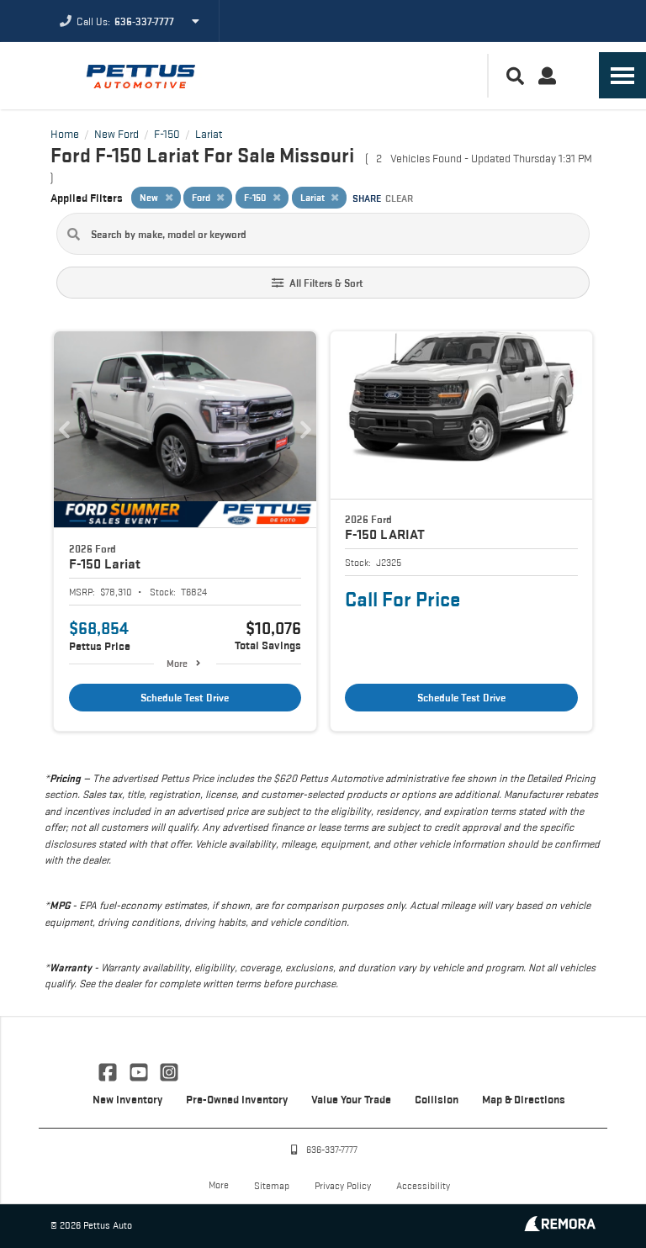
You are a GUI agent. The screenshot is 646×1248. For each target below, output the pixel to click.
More (177, 663)
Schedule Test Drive (184, 697)
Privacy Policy (343, 1185)
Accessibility (423, 1185)
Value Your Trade (351, 1099)
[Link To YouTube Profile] (139, 1070)
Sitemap (271, 1185)
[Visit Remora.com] (560, 1226)
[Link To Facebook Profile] (109, 1070)
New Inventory (127, 1099)
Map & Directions (523, 1099)
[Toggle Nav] (622, 75)
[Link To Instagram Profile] (169, 1070)
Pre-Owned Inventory (237, 1099)
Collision (436, 1099)
